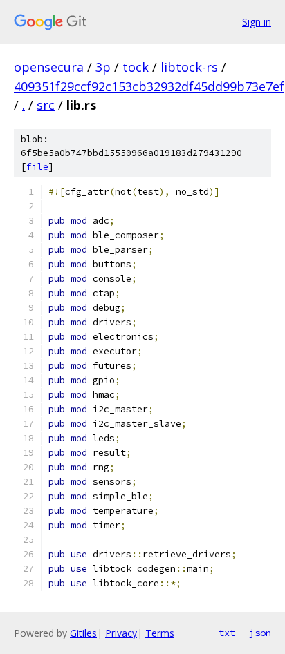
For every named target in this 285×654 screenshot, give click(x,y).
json (260, 632)
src (46, 105)
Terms (159, 632)
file (37, 167)
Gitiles (83, 632)
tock (135, 67)
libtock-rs (189, 67)
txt (227, 632)
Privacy (121, 632)
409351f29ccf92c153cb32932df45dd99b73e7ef (149, 86)
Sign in (256, 21)
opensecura (49, 67)
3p (103, 67)
